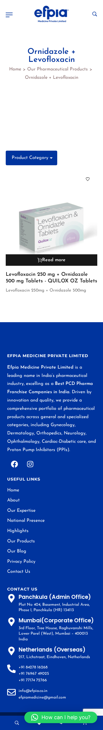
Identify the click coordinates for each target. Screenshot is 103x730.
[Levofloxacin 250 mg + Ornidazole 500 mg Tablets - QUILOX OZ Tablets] (51, 218)
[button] (60, 717)
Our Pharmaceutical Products (57, 69)
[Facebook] (14, 464)
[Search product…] (94, 14)
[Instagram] (30, 464)
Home (15, 69)
